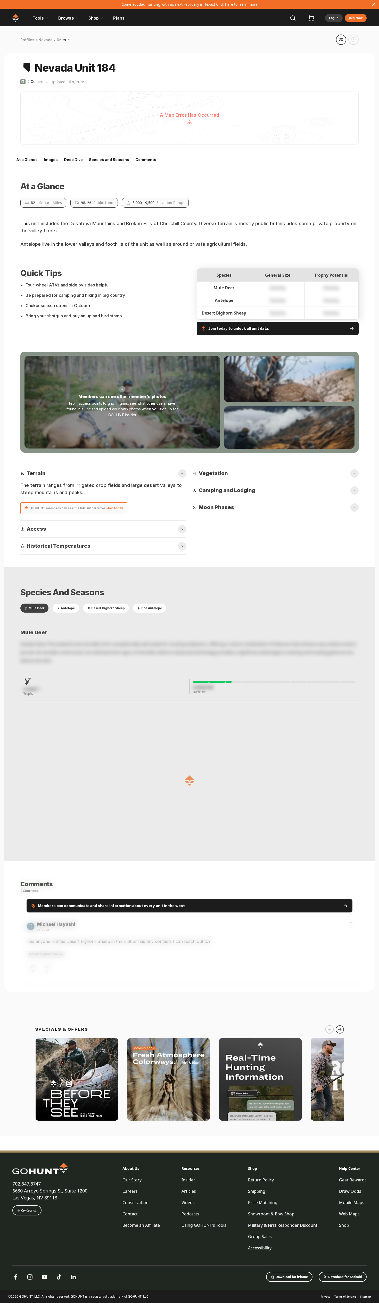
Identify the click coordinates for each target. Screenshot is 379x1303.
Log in (334, 18)
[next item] (340, 1297)
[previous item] (329, 1297)
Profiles (27, 40)
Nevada (45, 40)
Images (51, 159)
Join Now (355, 18)
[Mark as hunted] (353, 40)
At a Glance (27, 159)
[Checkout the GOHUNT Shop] (311, 18)
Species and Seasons (109, 159)
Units (61, 40)
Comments (145, 159)
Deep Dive (73, 159)
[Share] (341, 40)
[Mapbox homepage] (33, 140)
